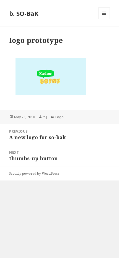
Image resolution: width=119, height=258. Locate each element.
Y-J (45, 117)
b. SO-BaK (23, 13)
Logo (59, 117)
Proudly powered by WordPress (34, 173)
